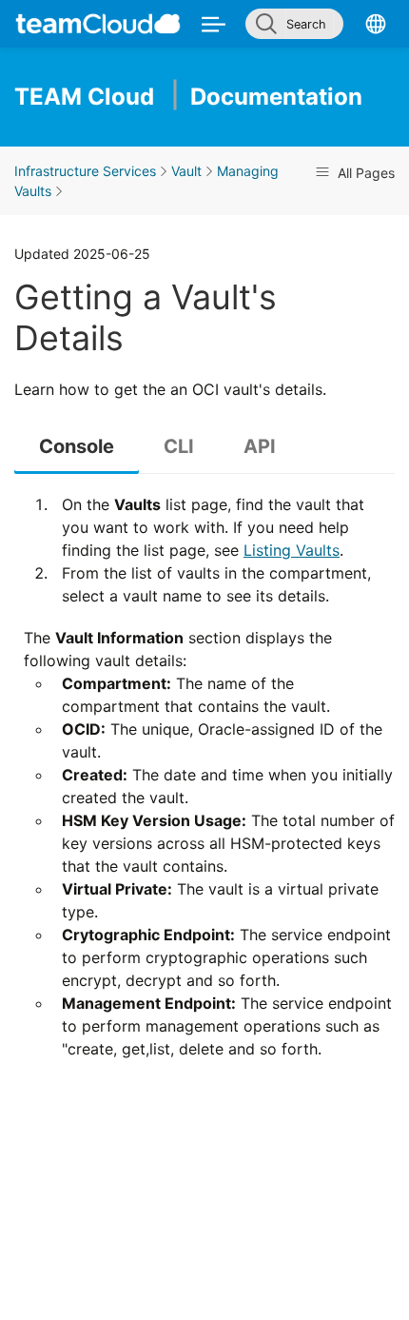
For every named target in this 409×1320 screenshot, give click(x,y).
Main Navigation (213, 23)
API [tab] (259, 446)
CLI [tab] (179, 446)
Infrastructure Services (85, 171)
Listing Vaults (291, 550)
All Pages (364, 173)
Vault (186, 171)
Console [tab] (76, 446)
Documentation (188, 96)
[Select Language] (376, 23)
